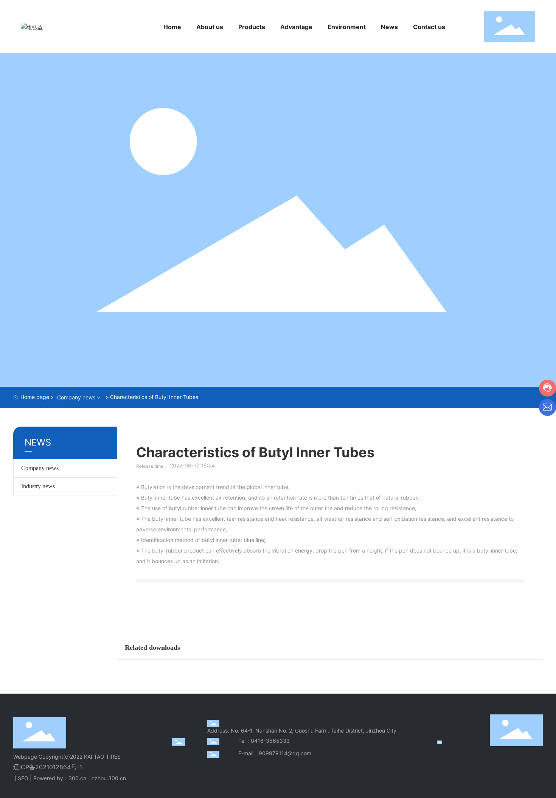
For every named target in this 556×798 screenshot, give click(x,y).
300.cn (77, 778)
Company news (76, 397)
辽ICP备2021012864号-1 (47, 767)
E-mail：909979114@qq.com (274, 753)
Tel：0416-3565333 (264, 740)
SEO (23, 778)
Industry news (38, 486)
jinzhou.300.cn (107, 778)
